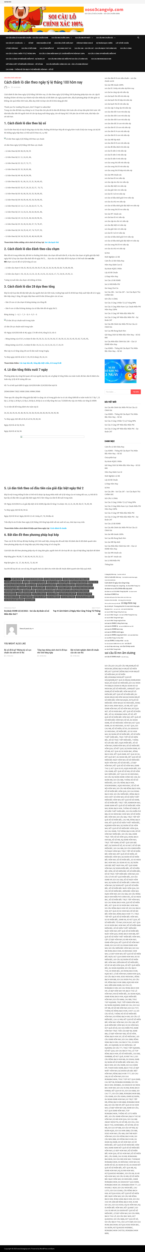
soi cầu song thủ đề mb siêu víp (117, 162)
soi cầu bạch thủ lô (12, 597)
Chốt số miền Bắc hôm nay (113, 577)
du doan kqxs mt (25, 588)
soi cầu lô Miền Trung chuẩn (113, 649)
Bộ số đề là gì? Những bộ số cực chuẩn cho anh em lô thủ (17, 651)
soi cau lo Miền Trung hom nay (128, 615)
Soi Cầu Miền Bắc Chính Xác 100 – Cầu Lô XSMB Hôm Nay (67, 64)
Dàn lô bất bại (64, 582)
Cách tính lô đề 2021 (110, 580)
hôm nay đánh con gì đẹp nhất (82, 588)
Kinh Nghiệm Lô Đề (44, 43)
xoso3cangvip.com (104, 9)
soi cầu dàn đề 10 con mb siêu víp (118, 123)
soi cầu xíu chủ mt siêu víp (115, 248)
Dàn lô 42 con (52, 582)
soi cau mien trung (67, 597)
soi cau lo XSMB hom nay (114, 629)
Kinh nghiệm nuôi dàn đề (45, 591)
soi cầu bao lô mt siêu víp (115, 217)
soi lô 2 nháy (29, 600)
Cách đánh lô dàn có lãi (13, 582)
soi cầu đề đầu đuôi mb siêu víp (117, 147)
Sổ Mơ (30, 43)
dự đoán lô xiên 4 (39, 588)
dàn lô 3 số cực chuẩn (37, 582)
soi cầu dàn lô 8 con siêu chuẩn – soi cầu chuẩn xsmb (27, 38)
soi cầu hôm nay (26, 597)
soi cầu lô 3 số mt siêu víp (115, 233)
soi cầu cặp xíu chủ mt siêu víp (116, 221)
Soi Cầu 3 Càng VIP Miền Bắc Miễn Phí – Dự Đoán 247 (25, 59)
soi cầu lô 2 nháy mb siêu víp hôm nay (119, 88)
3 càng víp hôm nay (110, 574)
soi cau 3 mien (52, 594)
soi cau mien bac (133, 635)
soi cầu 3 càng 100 (39, 594)
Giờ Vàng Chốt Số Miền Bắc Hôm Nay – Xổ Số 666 (24, 64)
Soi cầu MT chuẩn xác (14, 43)
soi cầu (126, 641)
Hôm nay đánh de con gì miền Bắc (112, 603)
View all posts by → (27, 628)
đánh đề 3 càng (124, 657)
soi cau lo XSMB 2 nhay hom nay (116, 623)
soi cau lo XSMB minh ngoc (114, 632)
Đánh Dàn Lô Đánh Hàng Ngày (15, 585)
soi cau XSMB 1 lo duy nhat (114, 640)
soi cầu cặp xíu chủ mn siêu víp (117, 182)
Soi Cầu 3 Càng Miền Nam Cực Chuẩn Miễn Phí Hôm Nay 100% (62, 53)
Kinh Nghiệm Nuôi (29, 591)
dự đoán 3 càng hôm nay (65, 585)
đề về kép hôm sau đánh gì (46, 585)
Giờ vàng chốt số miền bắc (124, 600)
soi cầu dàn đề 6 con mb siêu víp (117, 115)
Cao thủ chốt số (121, 574)
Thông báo (109, 564)
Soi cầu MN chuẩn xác (104, 38)
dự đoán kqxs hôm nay (84, 585)
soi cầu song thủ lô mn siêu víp (117, 209)
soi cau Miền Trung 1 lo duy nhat (114, 638)
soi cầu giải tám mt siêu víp (115, 229)
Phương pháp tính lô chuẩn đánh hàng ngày (126, 606)
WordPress (44, 1249)
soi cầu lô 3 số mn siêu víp (115, 194)
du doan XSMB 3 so (112, 594)
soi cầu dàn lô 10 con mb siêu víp (117, 127)
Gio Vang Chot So (64, 48)
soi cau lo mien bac (127, 609)
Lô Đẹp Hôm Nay (12, 48)
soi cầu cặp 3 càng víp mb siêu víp (118, 108)
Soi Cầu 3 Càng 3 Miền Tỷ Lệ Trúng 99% (21, 53)
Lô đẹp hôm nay (128, 603)
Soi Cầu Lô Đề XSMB (28, 48)
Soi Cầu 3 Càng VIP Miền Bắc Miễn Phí (102, 53)
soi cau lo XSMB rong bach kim (116, 635)
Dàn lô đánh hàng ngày (79, 582)
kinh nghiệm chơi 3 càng (13, 591)
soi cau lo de (117, 609)
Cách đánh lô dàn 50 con (52, 579)
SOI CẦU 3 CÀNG (126, 48)
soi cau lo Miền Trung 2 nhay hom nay (116, 612)
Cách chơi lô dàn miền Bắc (33, 579)
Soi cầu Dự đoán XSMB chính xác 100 (114, 643)
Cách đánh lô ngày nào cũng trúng (117, 583)
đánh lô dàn (31, 585)
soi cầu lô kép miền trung (112, 646)
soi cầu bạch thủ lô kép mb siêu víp (118, 100)
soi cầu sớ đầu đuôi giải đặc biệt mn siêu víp (122, 205)
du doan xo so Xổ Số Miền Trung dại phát (116, 591)
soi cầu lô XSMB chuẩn (112, 657)
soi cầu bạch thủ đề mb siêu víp (117, 96)
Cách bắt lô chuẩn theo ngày (129, 577)
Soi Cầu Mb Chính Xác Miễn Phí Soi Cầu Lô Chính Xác (68, 59)
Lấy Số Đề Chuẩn (122, 43)
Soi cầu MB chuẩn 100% (60, 38)
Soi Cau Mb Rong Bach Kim (101, 59)
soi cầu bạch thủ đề (84, 594)
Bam (52, 1249)
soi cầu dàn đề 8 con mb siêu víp (117, 119)
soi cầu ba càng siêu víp (67, 594)
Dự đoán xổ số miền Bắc (111, 600)
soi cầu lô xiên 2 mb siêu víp (115, 151)
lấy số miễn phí (109, 606)
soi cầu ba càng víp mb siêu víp (117, 92)
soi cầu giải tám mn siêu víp (115, 190)
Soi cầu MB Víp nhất (83, 38)
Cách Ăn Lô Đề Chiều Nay (63, 43)
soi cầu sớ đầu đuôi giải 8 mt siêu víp (119, 237)
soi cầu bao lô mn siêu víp (115, 178)
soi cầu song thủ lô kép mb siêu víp (118, 170)
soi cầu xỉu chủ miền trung (14, 600)
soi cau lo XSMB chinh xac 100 (126, 626)
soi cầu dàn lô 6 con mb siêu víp (117, 135)
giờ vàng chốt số (64, 588)
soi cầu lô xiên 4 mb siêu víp (115, 158)
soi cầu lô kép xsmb (127, 646)
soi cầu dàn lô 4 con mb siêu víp (117, 131)
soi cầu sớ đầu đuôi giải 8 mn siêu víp (119, 197)
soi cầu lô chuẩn (40, 597)
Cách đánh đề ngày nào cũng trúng (115, 586)
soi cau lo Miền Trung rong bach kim (115, 620)
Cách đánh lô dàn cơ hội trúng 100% (76, 579)
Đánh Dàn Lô (93, 582)
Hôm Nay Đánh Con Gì (85, 43)
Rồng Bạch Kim (109, 609)
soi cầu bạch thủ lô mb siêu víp (117, 104)
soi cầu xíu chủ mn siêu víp (115, 201)
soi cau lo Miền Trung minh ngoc (114, 618)
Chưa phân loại (110, 457)
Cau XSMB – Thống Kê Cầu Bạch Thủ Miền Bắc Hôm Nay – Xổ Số (29, 69)
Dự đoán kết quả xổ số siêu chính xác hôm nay (118, 597)
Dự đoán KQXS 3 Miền (104, 43)
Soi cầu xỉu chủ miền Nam (85, 597)
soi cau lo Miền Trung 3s (111, 615)
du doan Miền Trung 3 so (133, 586)
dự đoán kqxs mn (11, 588)
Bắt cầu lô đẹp (17, 579)
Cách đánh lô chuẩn (58, 528)
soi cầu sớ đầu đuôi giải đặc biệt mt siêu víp (122, 240)
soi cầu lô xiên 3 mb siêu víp (115, 154)
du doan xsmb (51, 588)
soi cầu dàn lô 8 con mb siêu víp (117, 143)
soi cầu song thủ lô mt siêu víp (117, 244)
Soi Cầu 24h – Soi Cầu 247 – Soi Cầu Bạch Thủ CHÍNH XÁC (96, 48)
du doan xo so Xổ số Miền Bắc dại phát (118, 588)
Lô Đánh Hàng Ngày (24, 594)
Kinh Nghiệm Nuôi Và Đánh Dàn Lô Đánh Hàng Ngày (71, 591)
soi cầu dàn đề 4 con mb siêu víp (117, 111)
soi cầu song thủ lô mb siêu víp (117, 166)
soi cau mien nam (53, 597)
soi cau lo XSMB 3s (111, 626)
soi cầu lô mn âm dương (120, 653)
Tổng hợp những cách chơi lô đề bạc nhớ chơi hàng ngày (52, 651)
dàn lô (25, 582)
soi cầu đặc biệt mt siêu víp (115, 225)
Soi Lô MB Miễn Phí (47, 48)
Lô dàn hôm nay (10, 594)
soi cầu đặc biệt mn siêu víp (115, 186)
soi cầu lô (128, 643)
